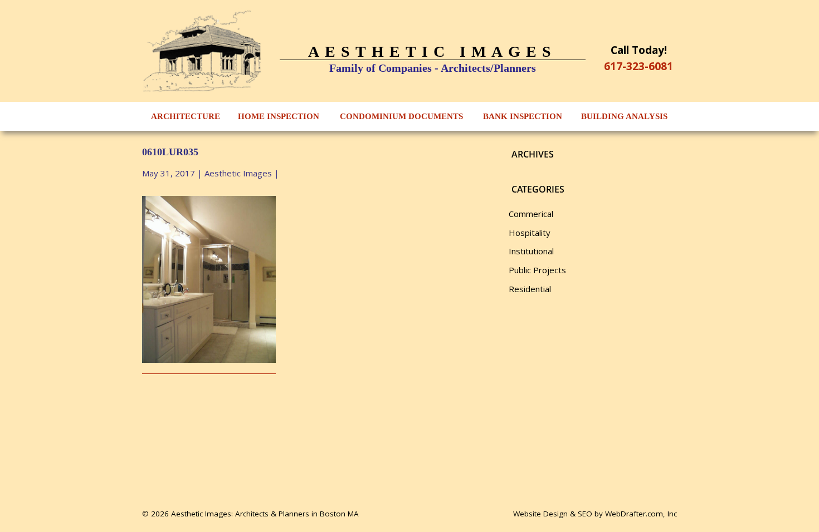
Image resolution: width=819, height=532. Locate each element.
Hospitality (529, 232)
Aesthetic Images (238, 173)
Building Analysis (624, 116)
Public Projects (537, 269)
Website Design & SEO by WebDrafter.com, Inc (595, 514)
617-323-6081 (638, 65)
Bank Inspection (522, 116)
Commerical (531, 213)
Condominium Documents (401, 116)
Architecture (185, 116)
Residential (530, 288)
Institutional (531, 251)
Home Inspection (278, 116)
